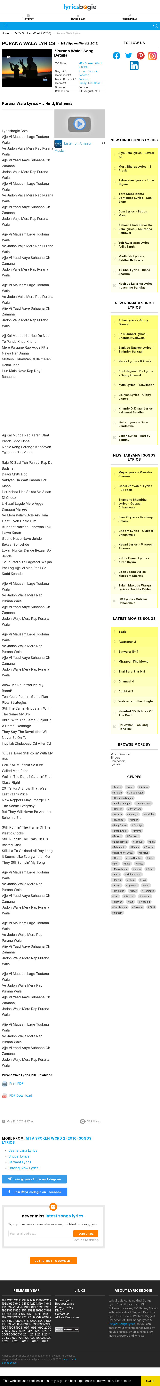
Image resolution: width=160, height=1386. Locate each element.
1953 (48, 1307)
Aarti (130, 787)
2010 (19, 1334)
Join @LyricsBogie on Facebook (37, 1192)
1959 (36, 1310)
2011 (25, 1334)
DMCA (59, 1310)
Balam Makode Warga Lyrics (135, 587)
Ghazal (150, 847)
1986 (5, 1324)
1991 (36, 1324)
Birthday (149, 814)
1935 (36, 1300)
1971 (11, 1317)
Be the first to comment (53, 1260)
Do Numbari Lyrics (133, 336)
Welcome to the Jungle (135, 701)
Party (117, 874)
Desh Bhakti (120, 831)
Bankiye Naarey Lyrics (136, 349)
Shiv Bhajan (120, 907)
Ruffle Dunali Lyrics (133, 560)
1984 (42, 1320)
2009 (12, 1334)
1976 (42, 1317)
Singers (115, 757)
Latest (28, 19)
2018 (23, 1337)
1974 (30, 1317)
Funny (135, 847)
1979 (11, 1320)
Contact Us (62, 1314)
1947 (11, 1307)
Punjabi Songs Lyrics (122, 1324)
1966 (29, 1314)
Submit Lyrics (63, 1300)
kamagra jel (68, 1278)
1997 (26, 1327)
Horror (117, 858)
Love (127, 863)
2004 (26, 1331)
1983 (36, 1320)
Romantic (149, 891)
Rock (134, 891)
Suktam (118, 913)
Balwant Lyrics (20, 1162)
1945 (48, 1303)
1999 (40, 1327)
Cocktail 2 (125, 691)
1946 (5, 1307)
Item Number (134, 858)
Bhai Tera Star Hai (131, 671)
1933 (23, 1300)
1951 (35, 1307)
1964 (17, 1314)
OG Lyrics (132, 601)
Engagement (121, 841)
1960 (42, 1310)
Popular (78, 19)
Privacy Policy (64, 1307)
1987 (11, 1324)
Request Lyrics (64, 1303)
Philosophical (134, 874)
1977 (48, 1317)
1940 (17, 1303)
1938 (5, 1303)
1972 (17, 1317)
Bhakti (117, 787)
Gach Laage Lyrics (133, 574)
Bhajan (118, 792)
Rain (146, 885)
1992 (42, 1324)
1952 (42, 1307)
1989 (24, 1324)
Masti (140, 863)
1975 (36, 1317)
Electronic (133, 836)
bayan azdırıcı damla (36, 1278)
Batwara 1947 (128, 651)
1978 (5, 1320)
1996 (19, 1327)
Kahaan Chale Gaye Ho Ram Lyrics (135, 229)
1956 (17, 1310)
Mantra (118, 814)
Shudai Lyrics (19, 1156)
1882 (5, 1300)
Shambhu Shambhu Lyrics (132, 503)
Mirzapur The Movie (133, 661)
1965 (23, 1314)
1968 (42, 1314)
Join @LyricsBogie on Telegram (37, 1179)
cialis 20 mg (7, 1278)
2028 (45, 1341)
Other (151, 869)
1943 (36, 1303)
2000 (47, 1327)
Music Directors (121, 754)
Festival (139, 841)
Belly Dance (120, 825)
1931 (10, 1300)
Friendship (119, 847)
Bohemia (93, 71)
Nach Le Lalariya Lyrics (135, 285)
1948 (17, 1307)
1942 (30, 1303)
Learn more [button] (123, 1380)
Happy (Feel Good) (90, 82)
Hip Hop (144, 852)
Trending (129, 19)
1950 (30, 1307)
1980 (17, 1320)
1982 (30, 1320)
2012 (33, 1334)
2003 (19, 1331)
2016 (11, 1337)
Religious (119, 891)
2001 (5, 1331)
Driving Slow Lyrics (23, 1168)
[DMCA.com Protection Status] (67, 1331)
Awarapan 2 (127, 641)
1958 (30, 1310)
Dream (117, 836)
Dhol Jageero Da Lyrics (135, 373)
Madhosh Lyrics (131, 258)
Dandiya (138, 825)
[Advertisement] (27, 408)
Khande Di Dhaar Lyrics (135, 410)
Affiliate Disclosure (67, 1317)
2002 (12, 1331)
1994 (5, 1327)
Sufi (131, 902)
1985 (48, 1320)
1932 (17, 1300)
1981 (23, 1320)
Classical (119, 820)
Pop (144, 880)
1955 (11, 1310)
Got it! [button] (150, 1380)
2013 (40, 1334)
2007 (47, 1331)
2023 (5, 1341)
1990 (30, 1324)
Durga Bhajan (136, 792)
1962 (5, 1314)
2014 (47, 1334)
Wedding (145, 902)
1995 (12, 1327)
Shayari (118, 902)
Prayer (117, 885)
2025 (25, 1341)
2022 (48, 1337)
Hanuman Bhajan (123, 798)
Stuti (152, 907)
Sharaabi (146, 896)
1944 (42, 1303)
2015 (5, 1337)
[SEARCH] (155, 26)
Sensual (129, 896)
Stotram (138, 907)
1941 (23, 1303)
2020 (35, 1337)
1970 (5, 1317)
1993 (48, 1324)
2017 (17, 1337)
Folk (152, 841)
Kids (151, 858)
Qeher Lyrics (133, 424)
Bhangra (133, 814)
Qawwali (132, 885)
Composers (118, 761)
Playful (117, 880)
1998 (33, 1327)
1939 (11, 1303)
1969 (48, 1314)
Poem (132, 880)
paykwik (55, 1278)
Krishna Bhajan (122, 803)
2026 (35, 1341)
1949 (24, 1307)
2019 (29, 1337)
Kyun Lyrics (136, 385)
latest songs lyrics (64, 1215)
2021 (42, 1337)
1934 (30, 1300)
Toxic (122, 631)
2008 (5, 1334)
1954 (5, 1310)
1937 (48, 1300)
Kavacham (135, 809)
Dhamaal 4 (126, 681)
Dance (134, 820)
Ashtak (144, 787)
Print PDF (15, 1084)
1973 (23, 1317)
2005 (33, 1331)
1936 (42, 1300)
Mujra (138, 869)
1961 (48, 1310)
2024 (15, 1341)
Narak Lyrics (134, 361)
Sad (116, 896)
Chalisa (118, 809)
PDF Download (20, 1095)
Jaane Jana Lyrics (23, 1150)
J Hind (82, 71)
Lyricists (116, 764)
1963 (11, 1314)
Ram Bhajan (144, 803)
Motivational (120, 869)
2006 (40, 1331)
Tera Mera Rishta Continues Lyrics (135, 197)
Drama (137, 831)
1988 (17, 1324)
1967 (36, 1314)
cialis (19, 1278)
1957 (23, 1310)
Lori (116, 863)
